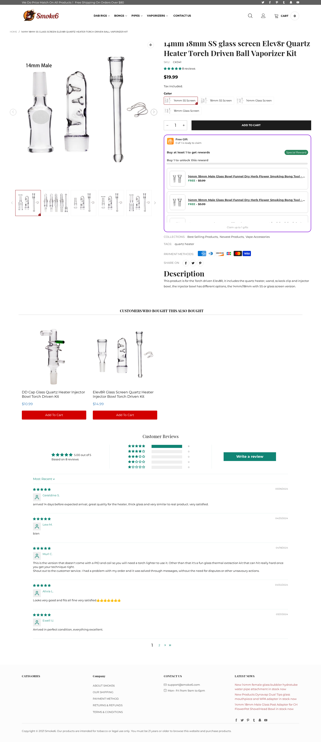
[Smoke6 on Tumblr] (254, 720)
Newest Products (232, 236)
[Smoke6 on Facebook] (236, 720)
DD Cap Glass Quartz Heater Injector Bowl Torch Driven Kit (53, 394)
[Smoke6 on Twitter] (242, 720)
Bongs (119, 15)
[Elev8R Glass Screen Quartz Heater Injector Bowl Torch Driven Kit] (125, 355)
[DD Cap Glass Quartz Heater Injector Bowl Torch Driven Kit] (54, 355)
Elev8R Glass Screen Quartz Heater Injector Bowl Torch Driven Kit (123, 394)
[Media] (150, 45)
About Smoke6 (104, 685)
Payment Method (106, 698)
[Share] (186, 263)
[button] (13, 112)
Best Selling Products (202, 236)
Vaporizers (156, 15)
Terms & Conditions (108, 712)
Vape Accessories (258, 236)
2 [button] (159, 645)
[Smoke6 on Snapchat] (259, 720)
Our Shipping (103, 692)
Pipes (135, 15)
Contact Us (182, 15)
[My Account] (263, 16)
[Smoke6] (41, 15)
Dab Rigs (100, 15)
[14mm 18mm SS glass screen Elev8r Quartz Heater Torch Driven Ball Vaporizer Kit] (83, 112)
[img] (42, 489)
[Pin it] (200, 263)
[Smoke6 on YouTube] (265, 720)
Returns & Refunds (108, 705)
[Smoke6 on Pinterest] (248, 720)
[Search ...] (250, 16)
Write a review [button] (249, 456)
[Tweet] (193, 263)
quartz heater (184, 244)
